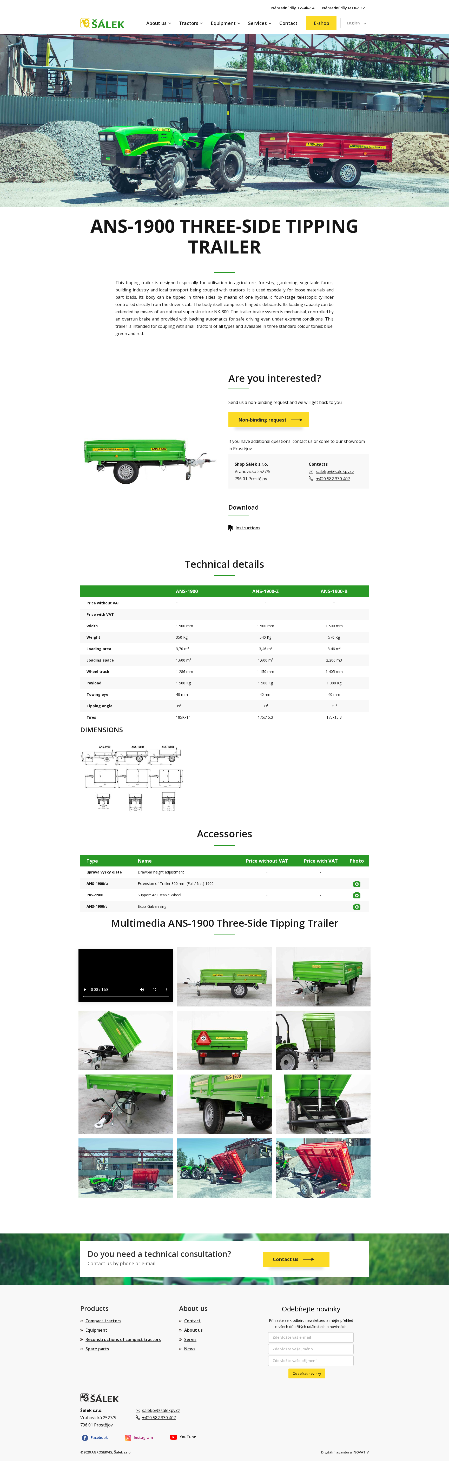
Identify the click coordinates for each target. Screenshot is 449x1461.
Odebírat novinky (307, 1373)
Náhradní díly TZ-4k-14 (292, 7)
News (189, 1349)
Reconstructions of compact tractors (123, 1339)
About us (156, 23)
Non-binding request (263, 420)
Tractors (188, 23)
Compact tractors (103, 1321)
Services (257, 23)
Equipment (223, 23)
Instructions (248, 528)
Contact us (286, 1259)
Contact (288, 23)
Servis (190, 1339)
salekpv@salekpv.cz (335, 471)
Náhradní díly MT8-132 (343, 7)
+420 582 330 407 (333, 479)
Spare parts (97, 1349)
